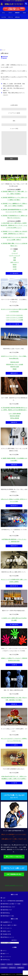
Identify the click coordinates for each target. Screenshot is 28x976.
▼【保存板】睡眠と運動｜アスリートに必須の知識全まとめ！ (14, 244)
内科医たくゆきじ (6, 931)
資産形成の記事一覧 (14, 545)
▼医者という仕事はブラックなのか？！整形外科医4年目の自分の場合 (14, 659)
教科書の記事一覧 (14, 422)
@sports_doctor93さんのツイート (14, 885)
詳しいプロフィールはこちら (14, 856)
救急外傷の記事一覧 (14, 505)
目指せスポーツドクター (14, 4)
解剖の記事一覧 (14, 704)
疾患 (14, 251)
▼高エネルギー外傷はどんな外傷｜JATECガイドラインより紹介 (14, 500)
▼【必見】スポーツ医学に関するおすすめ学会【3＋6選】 (14, 619)
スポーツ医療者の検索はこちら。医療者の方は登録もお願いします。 (14, 9)
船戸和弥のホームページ (8, 937)
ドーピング (15, 253)
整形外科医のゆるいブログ (8, 906)
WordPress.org (6, 959)
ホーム (3, 12)
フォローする (3, 17)
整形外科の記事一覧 (14, 373)
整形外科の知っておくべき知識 (14, 364)
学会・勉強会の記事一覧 (14, 624)
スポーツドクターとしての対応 (14, 317)
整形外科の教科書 (14, 416)
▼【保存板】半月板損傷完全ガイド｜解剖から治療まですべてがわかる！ (14, 216)
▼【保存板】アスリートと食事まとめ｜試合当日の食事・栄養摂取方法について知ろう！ (14, 232)
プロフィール (10, 17)
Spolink (24, 12)
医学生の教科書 (14, 418)
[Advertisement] (14, 34)
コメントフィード (6, 956)
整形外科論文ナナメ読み (8, 915)
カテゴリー (10, 12)
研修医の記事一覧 (14, 464)
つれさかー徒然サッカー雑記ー (9, 925)
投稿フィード (5, 953)
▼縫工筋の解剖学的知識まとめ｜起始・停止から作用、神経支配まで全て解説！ (14, 698)
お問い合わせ (17, 17)
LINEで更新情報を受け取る (14, 874)
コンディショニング (14, 255)
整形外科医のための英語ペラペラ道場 (11, 903)
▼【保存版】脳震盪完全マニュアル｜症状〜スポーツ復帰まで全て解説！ (14, 198)
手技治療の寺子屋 (6, 934)
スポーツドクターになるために (14, 315)
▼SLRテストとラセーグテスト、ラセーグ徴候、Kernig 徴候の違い (14, 357)
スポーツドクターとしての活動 (14, 319)
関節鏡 (14, 369)
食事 (14, 257)
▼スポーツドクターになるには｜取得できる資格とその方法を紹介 (14, 310)
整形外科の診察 (14, 366)
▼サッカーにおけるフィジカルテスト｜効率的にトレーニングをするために (14, 739)
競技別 (14, 264)
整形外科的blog (6, 912)
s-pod (3, 897)
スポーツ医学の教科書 (15, 413)
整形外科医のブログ (7, 909)
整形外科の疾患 (14, 362)
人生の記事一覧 (14, 664)
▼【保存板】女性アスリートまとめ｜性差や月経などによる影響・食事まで (14, 238)
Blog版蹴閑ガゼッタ (7, 922)
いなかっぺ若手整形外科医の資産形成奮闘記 (12, 900)
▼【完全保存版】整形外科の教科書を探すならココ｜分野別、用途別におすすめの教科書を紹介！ (14, 409)
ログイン (4, 950)
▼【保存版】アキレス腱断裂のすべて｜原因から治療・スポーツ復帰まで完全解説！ (14, 204)
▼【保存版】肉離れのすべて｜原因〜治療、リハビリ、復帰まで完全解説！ (14, 192)
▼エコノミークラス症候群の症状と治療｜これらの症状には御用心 (14, 580)
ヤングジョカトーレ (7, 928)
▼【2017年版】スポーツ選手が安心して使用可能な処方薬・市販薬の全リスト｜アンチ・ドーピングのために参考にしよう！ (14, 225)
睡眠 (14, 260)
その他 (14, 269)
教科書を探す (17, 12)
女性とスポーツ (14, 262)
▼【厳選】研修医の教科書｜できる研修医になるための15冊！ (14, 459)
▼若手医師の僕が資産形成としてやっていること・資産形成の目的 (14, 540)
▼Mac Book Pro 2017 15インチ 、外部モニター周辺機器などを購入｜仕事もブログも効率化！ (14, 777)
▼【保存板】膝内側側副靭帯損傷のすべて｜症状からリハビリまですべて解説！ (14, 210)
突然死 (14, 266)
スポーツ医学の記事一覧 (14, 273)
